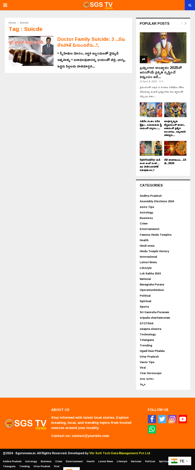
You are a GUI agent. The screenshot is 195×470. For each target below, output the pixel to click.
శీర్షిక (142, 384)
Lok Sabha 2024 (150, 273)
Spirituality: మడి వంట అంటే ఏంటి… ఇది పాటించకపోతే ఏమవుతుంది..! (150, 164)
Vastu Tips (147, 362)
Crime (144, 223)
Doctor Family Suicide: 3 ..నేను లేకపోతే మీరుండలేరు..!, (91, 42)
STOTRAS (146, 323)
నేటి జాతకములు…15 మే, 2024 (175, 161)
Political (145, 295)
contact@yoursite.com (90, 435)
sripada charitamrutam (155, 317)
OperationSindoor (152, 289)
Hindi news (147, 245)
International (148, 256)
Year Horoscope (151, 373)
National (145, 278)
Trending (146, 345)
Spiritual (145, 301)
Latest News (148, 262)
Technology (148, 334)
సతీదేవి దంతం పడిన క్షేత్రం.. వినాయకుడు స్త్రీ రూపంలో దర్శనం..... (151, 124)
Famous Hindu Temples (156, 234)
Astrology (146, 212)
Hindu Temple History (154, 251)
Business (146, 217)
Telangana (147, 339)
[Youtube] (183, 419)
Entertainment (149, 228)
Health (144, 240)
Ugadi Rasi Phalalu (152, 350)
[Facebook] (152, 419)
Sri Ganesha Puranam (154, 312)
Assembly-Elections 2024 (157, 201)
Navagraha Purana (152, 284)
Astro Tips (147, 206)
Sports (144, 306)
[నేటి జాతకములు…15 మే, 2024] (175, 148)
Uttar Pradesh (149, 356)
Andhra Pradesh (151, 195)
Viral (143, 367)
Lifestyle (146, 267)
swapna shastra (150, 328)
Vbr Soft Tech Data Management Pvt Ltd (119, 453)
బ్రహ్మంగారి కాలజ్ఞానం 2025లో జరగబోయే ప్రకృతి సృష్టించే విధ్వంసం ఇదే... (161, 72)
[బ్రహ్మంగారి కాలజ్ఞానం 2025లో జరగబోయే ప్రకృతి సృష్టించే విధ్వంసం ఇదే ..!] (163, 47)
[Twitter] (162, 419)
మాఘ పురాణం (147, 378)
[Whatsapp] (152, 429)
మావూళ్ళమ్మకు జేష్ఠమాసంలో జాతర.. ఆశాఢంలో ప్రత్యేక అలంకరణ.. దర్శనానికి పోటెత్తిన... (175, 127)
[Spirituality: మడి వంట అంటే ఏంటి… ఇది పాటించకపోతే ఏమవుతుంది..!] (151, 148)
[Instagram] (172, 419)
